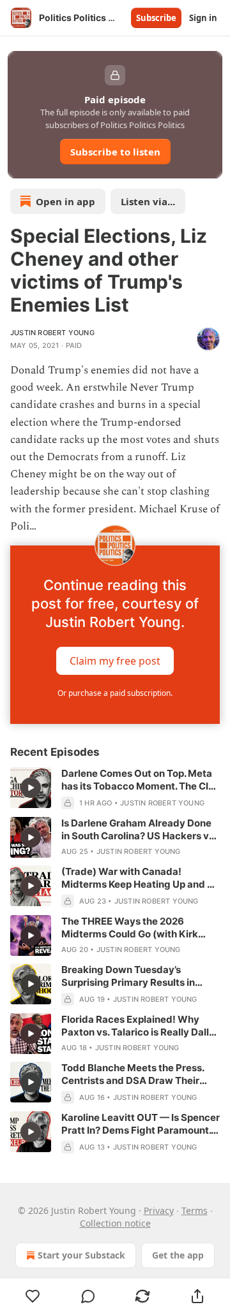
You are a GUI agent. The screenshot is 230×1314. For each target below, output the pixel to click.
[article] (115, 788)
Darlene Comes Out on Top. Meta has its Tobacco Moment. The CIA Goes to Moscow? (138, 780)
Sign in (203, 18)
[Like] (33, 1296)
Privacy (159, 1210)
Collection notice (115, 1223)
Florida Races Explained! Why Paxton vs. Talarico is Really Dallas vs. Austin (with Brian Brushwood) (140, 1026)
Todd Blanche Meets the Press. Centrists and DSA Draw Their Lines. (132, 1074)
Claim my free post (115, 661)
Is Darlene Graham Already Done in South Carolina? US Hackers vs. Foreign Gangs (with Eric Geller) (138, 829)
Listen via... (148, 201)
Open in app (65, 201)
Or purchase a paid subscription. (114, 693)
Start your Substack (81, 1255)
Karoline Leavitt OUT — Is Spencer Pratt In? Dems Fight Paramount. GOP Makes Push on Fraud (140, 1124)
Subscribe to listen (115, 151)
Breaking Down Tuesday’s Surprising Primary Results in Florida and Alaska (128, 976)
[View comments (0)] (88, 1296)
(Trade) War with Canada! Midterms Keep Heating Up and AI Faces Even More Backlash (139, 878)
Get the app (178, 1255)
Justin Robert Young (52, 332)
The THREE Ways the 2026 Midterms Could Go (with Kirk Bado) (129, 928)
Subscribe (156, 18)
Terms (194, 1210)
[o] (30, 787)
